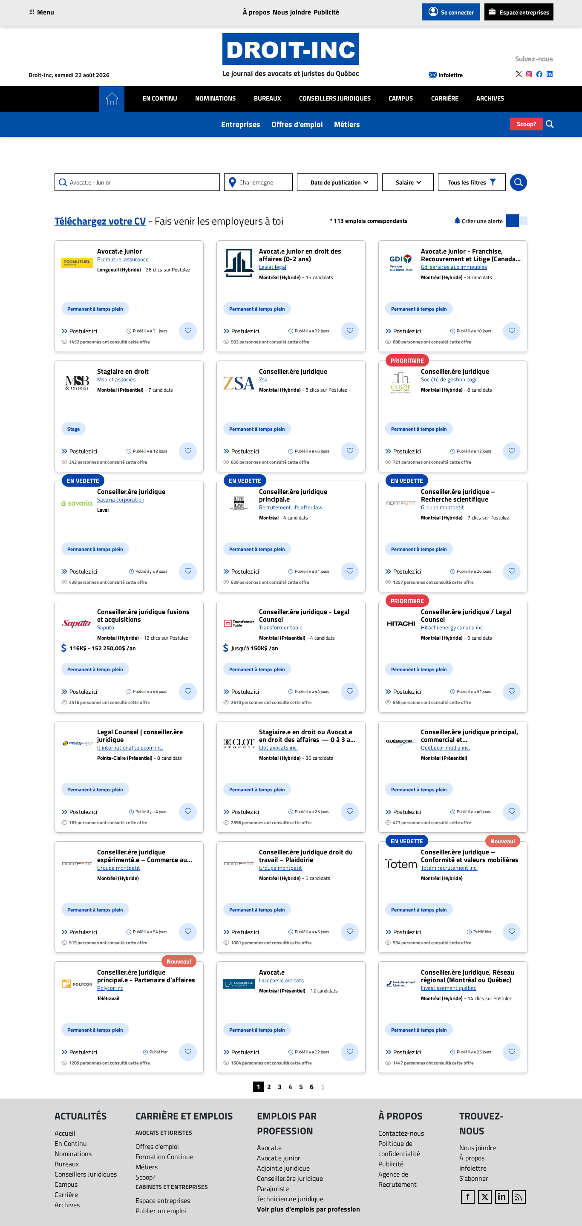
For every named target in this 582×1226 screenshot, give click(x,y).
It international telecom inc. (130, 747)
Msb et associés (116, 379)
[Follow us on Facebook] (539, 74)
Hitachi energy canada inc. (452, 627)
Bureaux (267, 98)
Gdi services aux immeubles (454, 267)
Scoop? (526, 124)
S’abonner (473, 1178)
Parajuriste (273, 1188)
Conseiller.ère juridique (290, 1178)
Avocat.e (269, 1147)
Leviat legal (272, 267)
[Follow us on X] (519, 74)
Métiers (347, 124)
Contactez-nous (401, 1133)
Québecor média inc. (445, 747)
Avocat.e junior (278, 1158)
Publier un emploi (160, 1211)
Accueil (65, 1133)
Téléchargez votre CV (100, 220)
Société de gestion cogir (449, 379)
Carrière (444, 98)
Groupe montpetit (442, 507)
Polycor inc (110, 988)
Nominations (215, 98)
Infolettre (450, 74)
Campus (401, 98)
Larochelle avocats (281, 980)
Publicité (326, 12)
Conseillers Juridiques (335, 98)
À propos (256, 12)
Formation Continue (164, 1156)
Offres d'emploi (297, 124)
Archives (490, 98)
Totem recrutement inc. (449, 867)
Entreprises (240, 124)
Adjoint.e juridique (283, 1168)
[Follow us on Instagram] (529, 74)
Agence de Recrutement (397, 1179)
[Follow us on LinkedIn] (549, 74)
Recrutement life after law (291, 507)
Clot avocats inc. (278, 747)
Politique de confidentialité (399, 1148)
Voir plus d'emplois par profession (308, 1209)
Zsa (263, 379)
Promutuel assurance (123, 259)
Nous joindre (292, 12)
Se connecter (457, 12)
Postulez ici (83, 331)
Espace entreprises (524, 12)
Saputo (105, 627)
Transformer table (281, 627)
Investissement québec (448, 988)
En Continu (160, 98)
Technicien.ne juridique (290, 1199)
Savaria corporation (120, 499)
